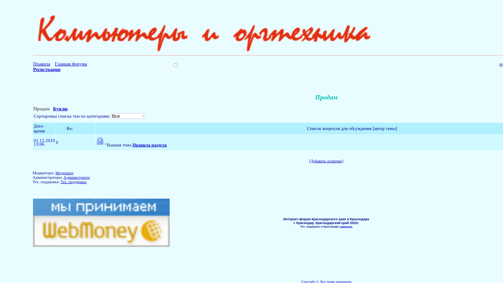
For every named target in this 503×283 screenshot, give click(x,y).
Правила (41, 64)
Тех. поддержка (74, 182)
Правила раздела (149, 145)
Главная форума (71, 64)
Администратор (77, 177)
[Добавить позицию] (326, 161)
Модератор (64, 173)
